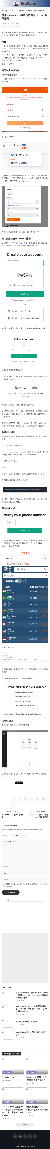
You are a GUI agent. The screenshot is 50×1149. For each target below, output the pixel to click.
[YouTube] (30, 1136)
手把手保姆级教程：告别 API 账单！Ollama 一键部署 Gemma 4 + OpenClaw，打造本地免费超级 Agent (32, 995)
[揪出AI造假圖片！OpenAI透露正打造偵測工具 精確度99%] (37, 1095)
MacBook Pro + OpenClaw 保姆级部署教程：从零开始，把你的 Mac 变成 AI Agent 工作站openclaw (31, 1008)
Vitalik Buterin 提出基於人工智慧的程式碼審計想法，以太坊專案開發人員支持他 (12, 1111)
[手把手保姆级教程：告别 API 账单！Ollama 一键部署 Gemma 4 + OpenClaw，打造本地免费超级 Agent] (8, 996)
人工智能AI (7, 1072)
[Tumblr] (13, 26)
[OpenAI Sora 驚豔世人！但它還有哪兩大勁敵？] (37, 1066)
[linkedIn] (11, 26)
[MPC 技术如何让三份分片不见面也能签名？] (8, 1035)
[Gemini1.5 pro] (13, 1066)
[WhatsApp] (9, 26)
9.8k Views (16, 23)
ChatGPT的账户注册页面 (18, 243)
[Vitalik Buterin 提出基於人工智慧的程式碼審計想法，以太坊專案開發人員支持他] (13, 1095)
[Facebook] (3, 26)
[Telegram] (35, 1136)
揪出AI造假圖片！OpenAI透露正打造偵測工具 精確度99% (37, 1109)
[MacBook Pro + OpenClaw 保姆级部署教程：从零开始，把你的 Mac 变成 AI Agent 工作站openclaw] (8, 1010)
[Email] (19, 26)
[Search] (46, 3)
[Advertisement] (25, 958)
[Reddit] (15, 26)
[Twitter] (5, 26)
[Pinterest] (7, 26)
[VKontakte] (16, 26)
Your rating (6, 835)
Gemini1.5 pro (8, 1077)
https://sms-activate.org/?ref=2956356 (27, 79)
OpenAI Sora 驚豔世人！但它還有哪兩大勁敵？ (36, 1078)
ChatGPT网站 (19, 725)
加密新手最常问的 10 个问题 (26, 1021)
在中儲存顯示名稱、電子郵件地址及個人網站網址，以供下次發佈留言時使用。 (25, 885)
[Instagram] (25, 1136)
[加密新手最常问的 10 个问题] (8, 1023)
